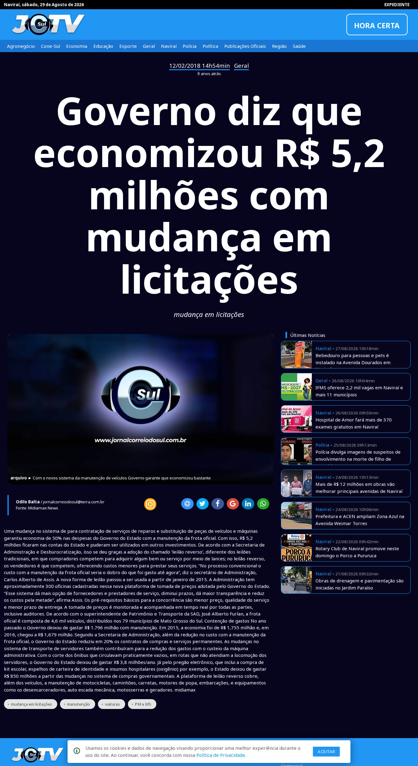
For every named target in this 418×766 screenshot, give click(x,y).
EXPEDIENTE (396, 4)
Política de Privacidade (220, 755)
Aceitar (326, 751)
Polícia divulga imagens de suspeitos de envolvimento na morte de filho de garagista (358, 459)
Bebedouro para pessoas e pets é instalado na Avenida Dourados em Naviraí (352, 362)
